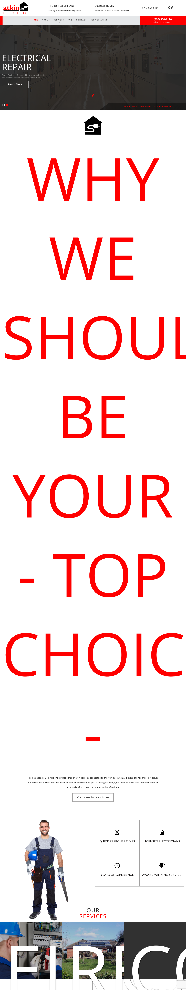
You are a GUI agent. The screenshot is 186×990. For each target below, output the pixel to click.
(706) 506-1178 (163, 19)
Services (59, 20)
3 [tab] (11, 105)
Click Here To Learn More (93, 797)
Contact (81, 20)
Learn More (15, 84)
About (46, 20)
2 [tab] (7, 105)
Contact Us (150, 8)
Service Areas (99, 20)
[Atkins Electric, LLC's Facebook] (172, 8)
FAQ (70, 20)
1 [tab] (4, 105)
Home (35, 20)
